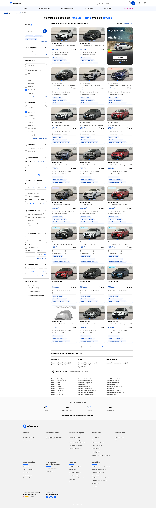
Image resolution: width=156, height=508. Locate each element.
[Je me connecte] (139, 3)
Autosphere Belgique (74, 475)
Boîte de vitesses (30, 245)
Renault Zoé (83, 385)
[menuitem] (25, 8)
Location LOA (33, 193)
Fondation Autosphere (75, 466)
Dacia (29, 80)
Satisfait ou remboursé (98, 442)
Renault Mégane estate (87, 390)
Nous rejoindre (27, 477)
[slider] (39, 175)
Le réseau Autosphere (75, 472)
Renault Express (57, 390)
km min (27, 251)
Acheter (25, 8)
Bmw (29, 73)
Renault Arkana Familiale (61, 363)
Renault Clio (57, 379)
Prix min (27, 184)
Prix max (39, 184)
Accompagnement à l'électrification (97, 451)
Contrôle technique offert (75, 445)
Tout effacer (43, 41)
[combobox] (36, 166)
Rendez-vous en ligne (74, 437)
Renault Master (112, 381)
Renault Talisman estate (87, 394)
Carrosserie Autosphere (75, 448)
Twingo (31, 135)
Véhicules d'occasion (28, 437)
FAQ (116, 440)
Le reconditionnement (51, 468)
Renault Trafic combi (113, 390)
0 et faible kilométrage (36, 217)
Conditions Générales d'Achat (99, 480)
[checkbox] (26, 51)
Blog (70, 482)
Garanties (94, 440)
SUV (30, 51)
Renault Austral (85, 381)
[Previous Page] (81, 347)
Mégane (32, 128)
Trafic (31, 131)
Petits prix (32, 221)
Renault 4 (55, 392)
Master (31, 125)
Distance (28, 171)
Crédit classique (34, 196)
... (11, 13)
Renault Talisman (85, 388)
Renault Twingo (85, 383)
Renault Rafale (84, 386)
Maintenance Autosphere (75, 440)
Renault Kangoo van (86, 392)
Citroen (30, 77)
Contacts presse (27, 475)
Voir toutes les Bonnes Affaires (35, 225)
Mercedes (31, 83)
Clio (30, 122)
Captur (31, 118)
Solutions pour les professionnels (101, 455)
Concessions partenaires (37, 296)
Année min (28, 237)
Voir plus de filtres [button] (42, 258)
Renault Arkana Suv (59, 365)
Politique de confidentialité (99, 469)
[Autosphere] (15, 3)
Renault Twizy (111, 394)
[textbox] (41, 171)
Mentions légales (96, 483)
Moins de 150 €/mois (36, 214)
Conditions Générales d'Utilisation (101, 466)
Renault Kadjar (112, 385)
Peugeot (30, 86)
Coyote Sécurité (96, 448)
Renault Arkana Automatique (117, 363)
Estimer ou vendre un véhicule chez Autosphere (54, 438)
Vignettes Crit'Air (50, 471)
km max (39, 251)
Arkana (31, 112)
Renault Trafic (57, 383)
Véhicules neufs (27, 440)
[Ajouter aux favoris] (74, 29)
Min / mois (28, 200)
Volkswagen (31, 93)
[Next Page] (103, 347)
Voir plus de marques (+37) (40, 96)
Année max (40, 237)
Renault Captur (85, 379)
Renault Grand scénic (114, 386)
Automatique (33, 247)
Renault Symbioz (113, 383)
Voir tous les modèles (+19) (40, 138)
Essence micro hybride (36, 148)
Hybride (32, 151)
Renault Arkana (113, 379)
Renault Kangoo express (115, 392)
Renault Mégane (58, 381)
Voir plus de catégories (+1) (40, 54)
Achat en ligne (34, 292)
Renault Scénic (57, 386)
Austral (31, 115)
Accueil (6, 13)
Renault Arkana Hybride (87, 363)
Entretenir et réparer (67, 8)
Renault (18, 13)
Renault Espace (57, 385)
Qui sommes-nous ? (28, 466)
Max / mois (40, 200)
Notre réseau (108, 8)
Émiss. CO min (30, 268)
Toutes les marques (35, 70)
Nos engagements (28, 469)
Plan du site (95, 486)
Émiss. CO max (42, 268)
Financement (95, 437)
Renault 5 (110, 388)
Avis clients (26, 472)
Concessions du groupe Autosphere (35, 287)
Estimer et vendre (44, 8)
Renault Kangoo (57, 388)
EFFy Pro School (73, 469)
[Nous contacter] (145, 3)
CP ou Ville (28, 162)
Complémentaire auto (97, 445)
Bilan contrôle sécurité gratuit (77, 442)
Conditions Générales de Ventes (100, 477)
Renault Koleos (57, 394)
